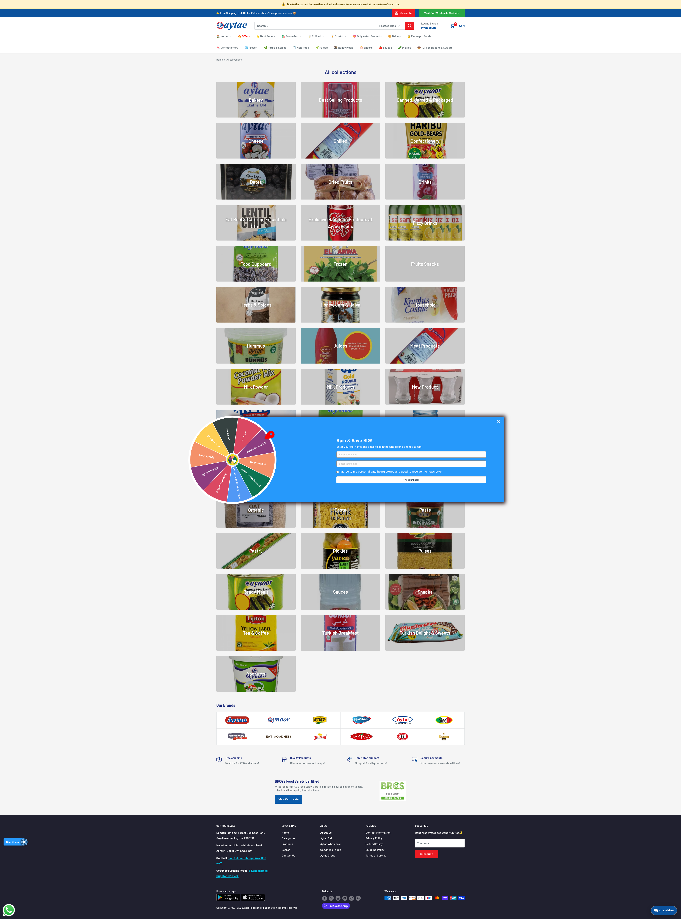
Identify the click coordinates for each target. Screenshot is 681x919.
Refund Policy (374, 844)
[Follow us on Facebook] (324, 898)
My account (428, 27)
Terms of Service (376, 855)
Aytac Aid (326, 838)
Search (286, 849)
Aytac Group (327, 855)
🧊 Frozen (251, 47)
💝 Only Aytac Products (367, 36)
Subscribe (406, 13)
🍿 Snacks (366, 47)
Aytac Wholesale (330, 844)
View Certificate (288, 799)
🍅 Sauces (385, 47)
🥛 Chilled (314, 36)
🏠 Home (222, 36)
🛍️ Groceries (289, 36)
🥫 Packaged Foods (419, 36)
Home (219, 59)
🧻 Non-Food (301, 47)
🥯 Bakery (394, 36)
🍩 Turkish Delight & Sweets (435, 47)
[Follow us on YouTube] (344, 898)
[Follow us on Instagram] (338, 898)
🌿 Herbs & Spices (275, 47)
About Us (326, 832)
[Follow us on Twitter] (331, 898)
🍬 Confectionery (227, 47)
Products (287, 844)
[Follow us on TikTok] (351, 898)
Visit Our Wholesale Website (441, 13)
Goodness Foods (330, 849)
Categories (288, 838)
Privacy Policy (374, 838)
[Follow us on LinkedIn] (358, 898)
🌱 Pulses (321, 47)
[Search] (409, 26)
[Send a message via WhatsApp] (9, 910)
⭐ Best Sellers (265, 36)
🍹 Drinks (337, 36)
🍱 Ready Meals (343, 47)
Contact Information (378, 832)
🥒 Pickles (404, 47)
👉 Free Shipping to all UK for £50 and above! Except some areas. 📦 (256, 13)
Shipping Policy (375, 849)
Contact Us (288, 855)
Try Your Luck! (411, 479)
